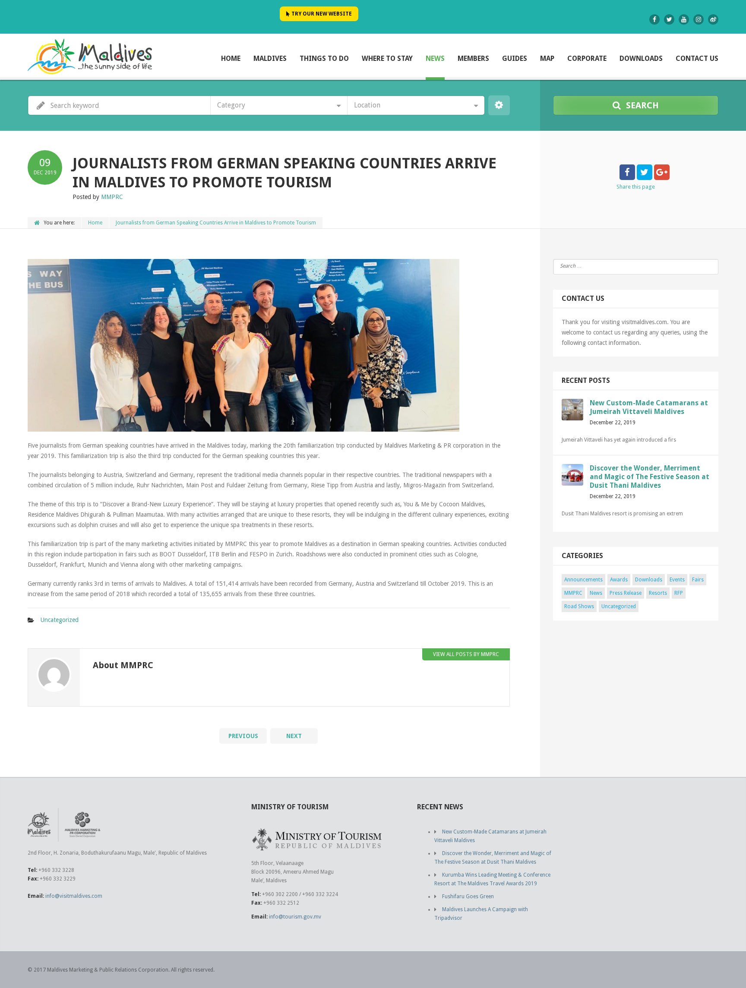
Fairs (698, 580)
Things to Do (324, 58)
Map (547, 58)
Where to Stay (387, 58)
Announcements (583, 580)
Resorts (658, 593)
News (435, 58)
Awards (619, 580)
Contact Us (697, 58)
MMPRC (573, 593)
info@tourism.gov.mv (295, 917)
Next (294, 735)
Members (473, 58)
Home (230, 58)
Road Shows (579, 606)
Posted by (98, 196)
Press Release (626, 593)
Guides (514, 58)
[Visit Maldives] (90, 56)
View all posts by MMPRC (466, 654)
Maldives (270, 58)
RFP (678, 593)
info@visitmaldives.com (73, 896)
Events (677, 580)
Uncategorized (60, 619)
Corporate (587, 58)
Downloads (641, 58)
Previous (243, 735)
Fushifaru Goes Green (468, 896)
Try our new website (321, 14)
